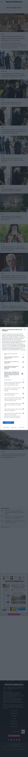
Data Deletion (6, 427)
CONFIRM (8, 422)
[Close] (25, 329)
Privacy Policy (22, 427)
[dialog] (14, 378)
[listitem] (14, 354)
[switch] (23, 357)
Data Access (14, 427)
